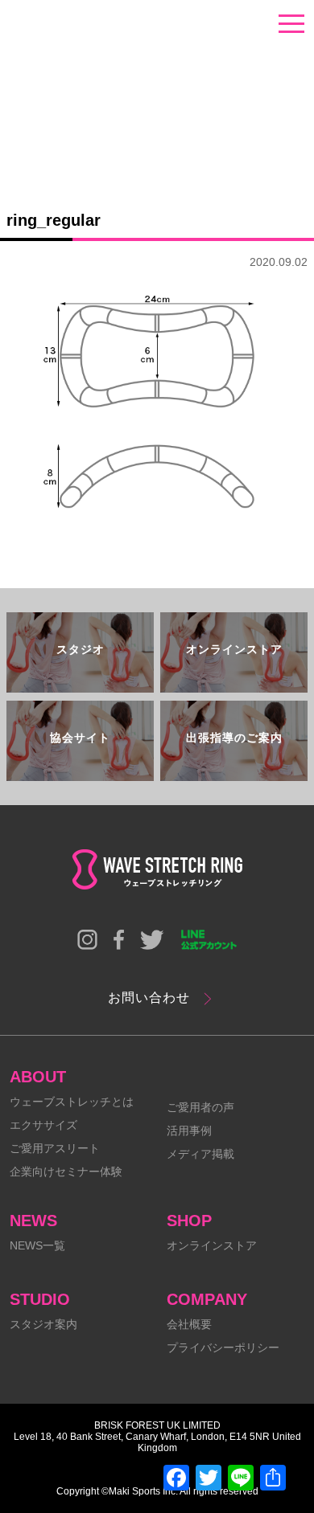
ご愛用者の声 (200, 1107)
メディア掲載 (200, 1153)
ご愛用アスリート (55, 1148)
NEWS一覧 (37, 1245)
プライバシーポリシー (223, 1347)
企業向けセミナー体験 (66, 1171)
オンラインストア (212, 1245)
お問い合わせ (149, 997)
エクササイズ (43, 1124)
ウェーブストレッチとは (72, 1101)
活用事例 (189, 1130)
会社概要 (189, 1324)
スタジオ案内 (43, 1324)
